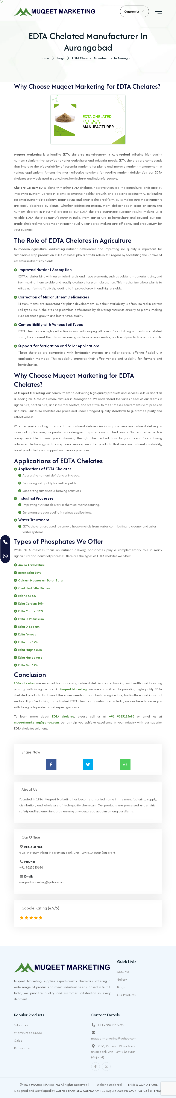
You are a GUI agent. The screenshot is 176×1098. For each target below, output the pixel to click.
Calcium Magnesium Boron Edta (40, 580)
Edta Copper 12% (30, 611)
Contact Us (132, 11)
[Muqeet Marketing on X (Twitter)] (106, 1066)
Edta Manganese (30, 657)
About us (123, 971)
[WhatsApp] (5, 556)
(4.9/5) (53, 908)
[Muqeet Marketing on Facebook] (95, 1066)
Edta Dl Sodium (28, 626)
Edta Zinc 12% (28, 665)
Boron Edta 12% (29, 572)
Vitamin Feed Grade (28, 1033)
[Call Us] (5, 542)
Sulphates (21, 1025)
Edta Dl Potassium (31, 619)
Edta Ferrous (27, 634)
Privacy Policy (135, 1090)
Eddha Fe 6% (27, 595)
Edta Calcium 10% (31, 603)
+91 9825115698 (121, 716)
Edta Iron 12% (28, 642)
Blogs (121, 987)
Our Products (126, 995)
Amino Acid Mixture (31, 565)
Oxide (18, 1040)
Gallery (122, 979)
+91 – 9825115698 (110, 1025)
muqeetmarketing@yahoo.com (36, 722)
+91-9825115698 (31, 867)
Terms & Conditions (142, 1084)
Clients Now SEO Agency (75, 1090)
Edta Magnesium (30, 649)
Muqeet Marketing (73, 689)
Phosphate (22, 1048)
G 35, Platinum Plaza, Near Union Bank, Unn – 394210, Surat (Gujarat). (113, 1051)
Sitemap (156, 1090)
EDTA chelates (24, 683)
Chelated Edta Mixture (34, 588)
